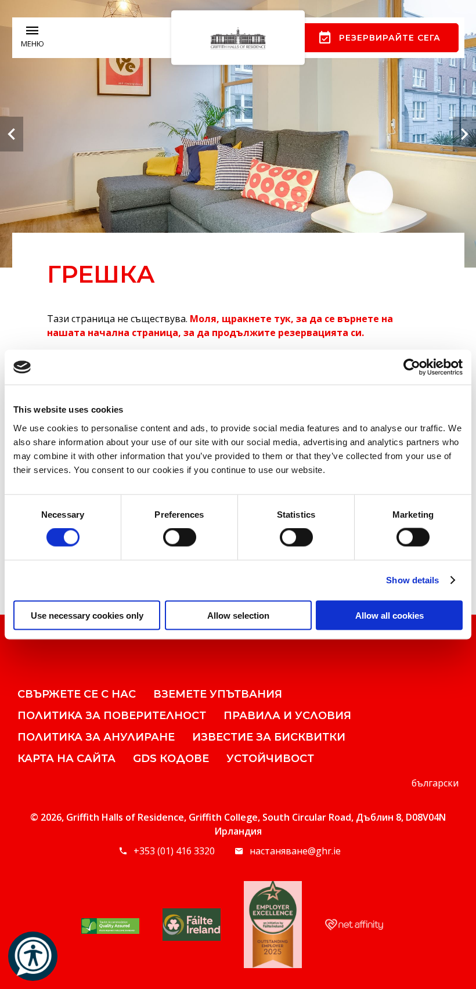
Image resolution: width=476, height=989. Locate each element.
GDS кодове (171, 758)
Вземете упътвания (217, 694)
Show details (412, 580)
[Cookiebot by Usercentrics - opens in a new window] (412, 367)
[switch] (179, 537)
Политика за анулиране (96, 737)
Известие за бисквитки (268, 737)
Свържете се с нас (76, 694)
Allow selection (238, 615)
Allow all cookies (389, 615)
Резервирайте (390, 38)
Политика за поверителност (111, 715)
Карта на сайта (66, 758)
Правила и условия (287, 715)
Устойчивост (270, 758)
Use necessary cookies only (87, 615)
